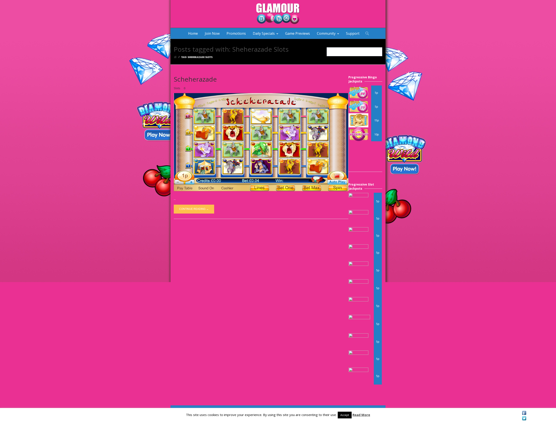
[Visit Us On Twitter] (524, 418)
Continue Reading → (194, 208)
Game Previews (297, 33)
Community (326, 33)
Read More (361, 415)
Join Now (212, 33)
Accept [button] (344, 415)
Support (352, 33)
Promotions (236, 33)
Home (193, 33)
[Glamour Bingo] (278, 14)
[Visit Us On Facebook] (524, 413)
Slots (177, 88)
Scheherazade (195, 79)
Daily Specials (264, 33)
